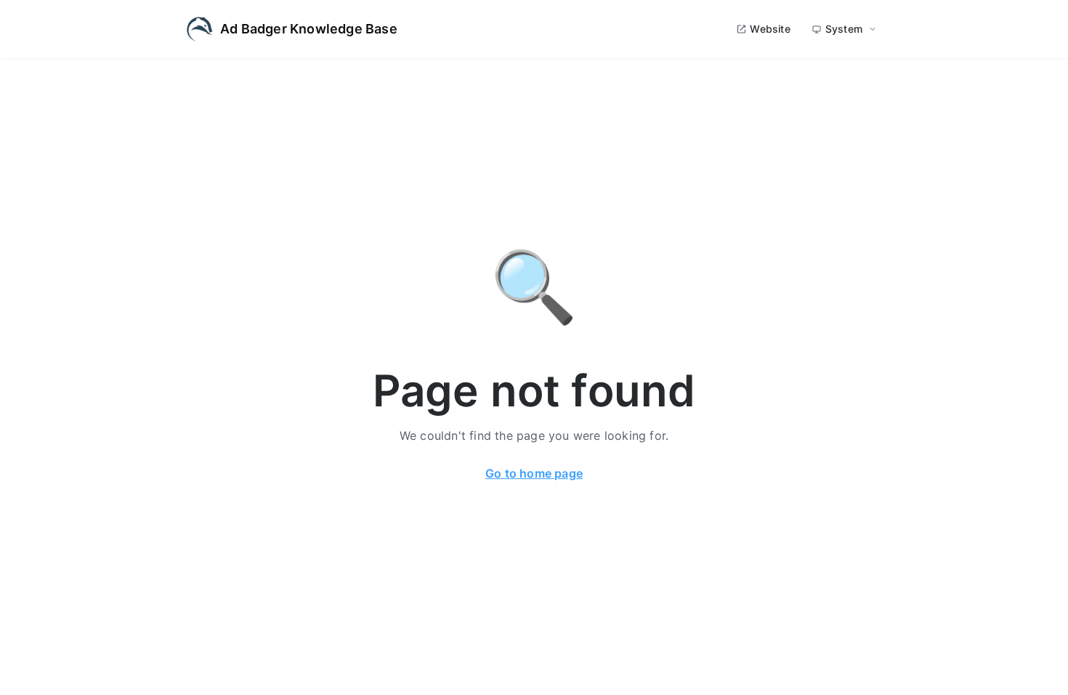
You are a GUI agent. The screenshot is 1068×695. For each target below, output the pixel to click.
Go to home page (534, 473)
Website (770, 29)
